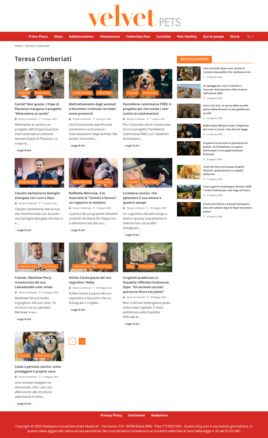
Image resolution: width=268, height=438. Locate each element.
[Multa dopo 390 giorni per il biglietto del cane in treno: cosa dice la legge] (189, 131)
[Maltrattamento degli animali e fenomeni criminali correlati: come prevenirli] (93, 84)
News (58, 36)
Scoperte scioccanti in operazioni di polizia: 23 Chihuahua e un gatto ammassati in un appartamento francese (225, 148)
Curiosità (163, 36)
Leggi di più (24, 150)
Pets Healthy (187, 36)
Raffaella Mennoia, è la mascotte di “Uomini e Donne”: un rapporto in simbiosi (93, 198)
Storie (234, 36)
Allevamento (110, 36)
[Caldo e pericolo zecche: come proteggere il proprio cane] (39, 346)
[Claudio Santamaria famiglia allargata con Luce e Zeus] (39, 173)
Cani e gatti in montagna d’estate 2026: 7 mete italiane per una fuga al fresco (227, 188)
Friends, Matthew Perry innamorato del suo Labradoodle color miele (33, 282)
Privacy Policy (111, 415)
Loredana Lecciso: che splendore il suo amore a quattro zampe (142, 198)
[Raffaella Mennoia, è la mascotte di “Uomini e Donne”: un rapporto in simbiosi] (93, 173)
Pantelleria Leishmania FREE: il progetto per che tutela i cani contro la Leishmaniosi (147, 109)
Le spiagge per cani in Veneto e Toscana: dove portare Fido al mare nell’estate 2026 (225, 89)
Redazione (159, 415)
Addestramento (81, 36)
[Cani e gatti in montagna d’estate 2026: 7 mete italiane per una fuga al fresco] (189, 192)
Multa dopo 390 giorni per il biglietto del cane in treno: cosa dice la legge (226, 127)
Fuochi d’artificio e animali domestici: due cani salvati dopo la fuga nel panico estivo (227, 207)
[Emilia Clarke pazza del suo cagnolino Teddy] (93, 257)
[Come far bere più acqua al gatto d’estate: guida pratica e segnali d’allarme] (189, 172)
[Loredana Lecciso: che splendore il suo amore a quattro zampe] (147, 173)
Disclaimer (136, 415)
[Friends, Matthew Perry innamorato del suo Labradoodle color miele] (39, 257)
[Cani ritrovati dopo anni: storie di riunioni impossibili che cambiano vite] (189, 73)
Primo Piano (38, 36)
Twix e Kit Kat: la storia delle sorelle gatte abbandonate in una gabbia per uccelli (226, 109)
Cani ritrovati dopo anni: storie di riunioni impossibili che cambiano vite (227, 70)
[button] (250, 36)
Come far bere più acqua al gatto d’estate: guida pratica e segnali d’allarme (223, 170)
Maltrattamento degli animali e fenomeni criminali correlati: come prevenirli (93, 109)
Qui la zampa (213, 36)
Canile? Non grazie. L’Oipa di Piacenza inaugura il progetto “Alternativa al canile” (38, 109)
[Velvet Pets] (134, 15)
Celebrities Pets (138, 36)
